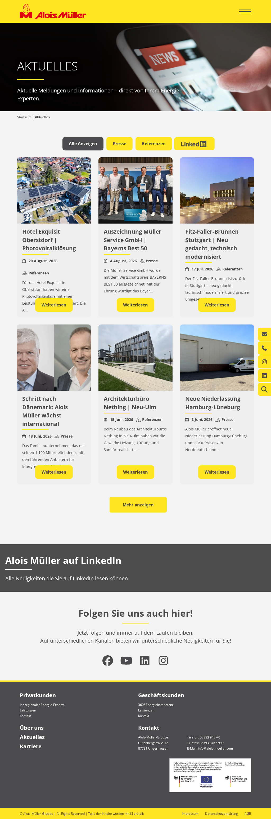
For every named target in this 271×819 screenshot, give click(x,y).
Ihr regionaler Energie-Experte (42, 704)
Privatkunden (38, 695)
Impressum (190, 813)
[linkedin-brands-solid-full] (144, 660)
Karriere (31, 746)
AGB (248, 813)
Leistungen (28, 710)
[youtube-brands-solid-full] (126, 660)
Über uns (32, 727)
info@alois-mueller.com (215, 748)
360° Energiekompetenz (156, 704)
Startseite (24, 117)
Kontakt (25, 716)
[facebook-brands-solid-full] (107, 660)
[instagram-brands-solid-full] (163, 660)
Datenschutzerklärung (221, 813)
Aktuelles (32, 737)
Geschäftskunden (161, 695)
